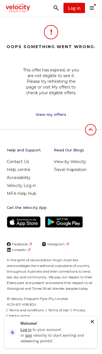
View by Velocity (70, 161)
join (28, 335)
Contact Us (18, 161)
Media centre (19, 316)
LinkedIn (19, 250)
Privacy (79, 310)
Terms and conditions (26, 310)
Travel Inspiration (70, 169)
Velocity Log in (21, 185)
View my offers (51, 114)
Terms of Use (58, 310)
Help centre (18, 169)
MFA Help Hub (21, 193)
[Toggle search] (56, 8)
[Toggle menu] (91, 8)
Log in (74, 8)
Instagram (56, 244)
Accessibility (19, 177)
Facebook (20, 244)
